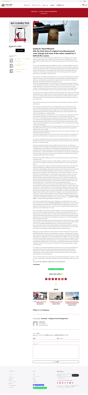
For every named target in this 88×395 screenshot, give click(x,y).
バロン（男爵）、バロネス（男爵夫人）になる (23, 59)
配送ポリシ (11, 383)
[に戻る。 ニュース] (56, 284)
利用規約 (10, 379)
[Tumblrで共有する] (56, 279)
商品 (34, 378)
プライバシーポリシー (13, 381)
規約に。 (62, 377)
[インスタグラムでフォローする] (62, 383)
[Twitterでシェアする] (49, 279)
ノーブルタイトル (36, 376)
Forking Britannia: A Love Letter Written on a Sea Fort (56, 302)
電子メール (60, 338)
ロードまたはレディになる (20, 64)
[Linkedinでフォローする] (65, 383)
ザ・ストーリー (37, 5)
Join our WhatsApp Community (56, 269)
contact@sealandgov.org (7, 1)
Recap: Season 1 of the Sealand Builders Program (40, 302)
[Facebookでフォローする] (57, 383)
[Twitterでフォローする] (60, 383)
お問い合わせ (11, 378)
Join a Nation (11, 387)
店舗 (34, 374)
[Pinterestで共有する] (53, 279)
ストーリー (11, 374)
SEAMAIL (34, 380)
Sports (52, 5)
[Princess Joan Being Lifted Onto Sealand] (62, 284)
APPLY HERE (20, 50)
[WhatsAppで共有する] (66, 279)
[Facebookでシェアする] (46, 279)
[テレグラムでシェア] (59, 279)
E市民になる (61, 5)
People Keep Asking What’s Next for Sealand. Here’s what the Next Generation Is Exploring (72, 302)
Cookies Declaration (12, 385)
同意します (63, 377)
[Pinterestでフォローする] (67, 383)
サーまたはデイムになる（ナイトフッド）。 (22, 70)
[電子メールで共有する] (62, 279)
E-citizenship (35, 382)
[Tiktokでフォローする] (72, 383)
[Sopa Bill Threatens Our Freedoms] (50, 284)
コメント (35, 344)
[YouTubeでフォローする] (70, 383)
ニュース (46, 5)
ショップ (28, 5)
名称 (34, 338)
